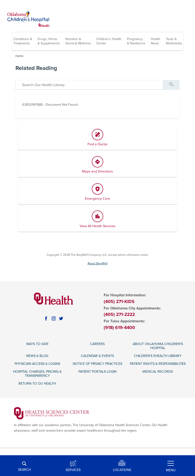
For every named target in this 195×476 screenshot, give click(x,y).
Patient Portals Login (97, 372)
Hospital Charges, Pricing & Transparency (37, 374)
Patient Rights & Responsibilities (158, 364)
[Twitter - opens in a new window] (61, 318)
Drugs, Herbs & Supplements (49, 41)
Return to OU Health (37, 384)
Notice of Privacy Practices (97, 364)
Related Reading (36, 68)
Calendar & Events (97, 356)
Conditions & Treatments (22, 41)
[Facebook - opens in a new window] (46, 318)
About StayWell (97, 263)
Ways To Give (37, 344)
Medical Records (157, 372)
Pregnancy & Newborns (136, 41)
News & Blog (37, 356)
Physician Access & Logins (37, 364)
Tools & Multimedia (174, 41)
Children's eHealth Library (157, 356)
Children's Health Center (109, 41)
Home (19, 56)
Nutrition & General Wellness (78, 41)
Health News (155, 41)
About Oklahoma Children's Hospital (158, 346)
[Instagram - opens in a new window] (54, 318)
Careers (97, 344)
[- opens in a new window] (51, 413)
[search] (89, 84)
